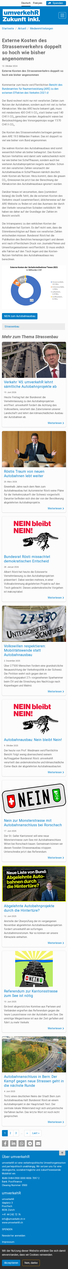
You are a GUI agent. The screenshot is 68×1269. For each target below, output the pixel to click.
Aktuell (22, 28)
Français (37, 3)
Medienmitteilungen (41, 28)
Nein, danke (31, 1262)
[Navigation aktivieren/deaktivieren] (62, 15)
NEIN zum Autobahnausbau (19, 316)
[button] (5, 1143)
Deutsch (26, 3)
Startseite (8, 28)
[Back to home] (21, 15)
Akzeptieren (11, 1262)
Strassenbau (12, 326)
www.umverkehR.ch (12, 1222)
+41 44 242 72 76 (11, 1214)
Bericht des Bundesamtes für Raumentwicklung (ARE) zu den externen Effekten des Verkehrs (32, 88)
